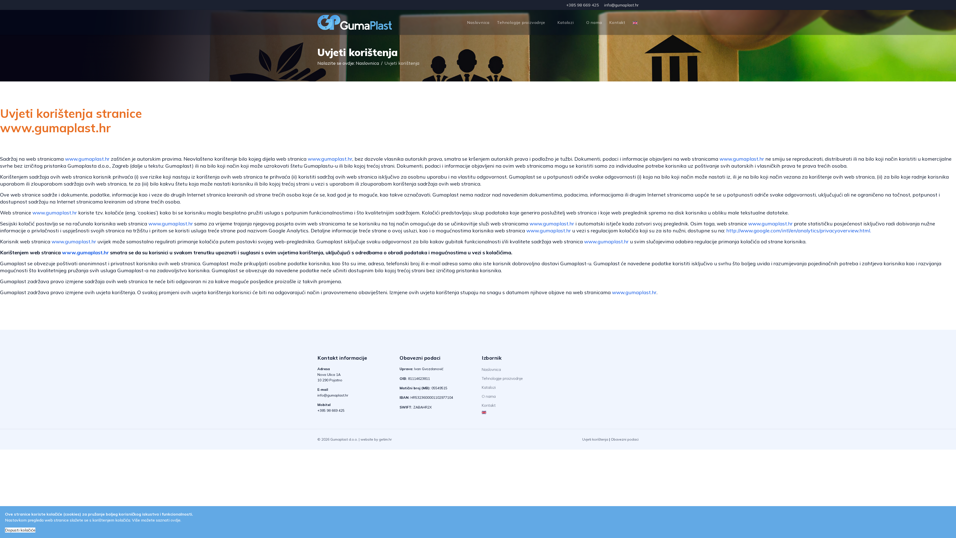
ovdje (175, 520)
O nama (594, 22)
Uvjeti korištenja (595, 439)
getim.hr (385, 439)
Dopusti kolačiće (20, 530)
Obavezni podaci (625, 439)
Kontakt (617, 22)
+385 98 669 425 (582, 4)
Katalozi (565, 22)
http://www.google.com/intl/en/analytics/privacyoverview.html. (798, 230)
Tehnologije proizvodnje (521, 22)
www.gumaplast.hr (87, 159)
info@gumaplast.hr (621, 4)
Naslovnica (478, 22)
